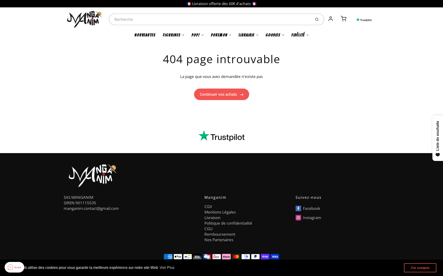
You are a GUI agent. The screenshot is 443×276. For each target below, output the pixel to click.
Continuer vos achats (219, 94)
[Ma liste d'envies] (337, 16)
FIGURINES (171, 35)
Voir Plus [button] (167, 268)
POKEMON (219, 35)
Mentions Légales (220, 212)
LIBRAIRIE (246, 35)
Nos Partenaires (218, 239)
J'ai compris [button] (420, 268)
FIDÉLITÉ (298, 35)
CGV (208, 206)
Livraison (212, 217)
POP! (196, 35)
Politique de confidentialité (228, 223)
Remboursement (219, 234)
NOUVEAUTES (145, 35)
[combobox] (210, 19)
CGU (208, 228)
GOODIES (273, 35)
